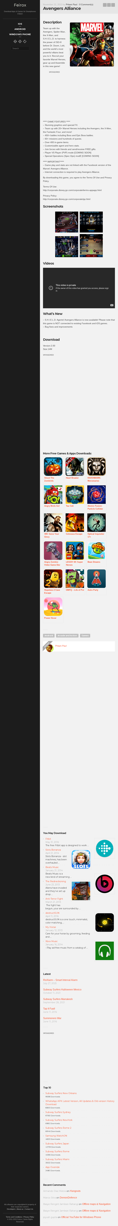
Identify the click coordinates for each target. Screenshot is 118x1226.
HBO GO (105, 5)
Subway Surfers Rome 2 (58, 1128)
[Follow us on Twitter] (25, 41)
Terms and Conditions (14, 1217)
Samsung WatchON (56, 1135)
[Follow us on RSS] (20, 41)
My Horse (50, 927)
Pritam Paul (71, 4)
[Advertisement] (79, 95)
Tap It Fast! (49, 1008)
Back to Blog (109, 5)
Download (51, 340)
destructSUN (52, 913)
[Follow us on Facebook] (15, 41)
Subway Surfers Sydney (58, 1112)
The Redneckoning (55, 881)
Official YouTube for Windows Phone (81, 1217)
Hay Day (113, 5)
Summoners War (52, 1018)
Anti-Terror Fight (54, 898)
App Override (52, 1167)
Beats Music (52, 867)
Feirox (20, 5)
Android (49, 635)
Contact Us (29, 1209)
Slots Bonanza (53, 849)
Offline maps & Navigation (96, 1204)
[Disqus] (79, 698)
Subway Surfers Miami (57, 1159)
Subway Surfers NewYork (58, 1120)
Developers (11, 1209)
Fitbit (48, 839)
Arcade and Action (67, 635)
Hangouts (75, 1191)
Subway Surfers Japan (57, 1143)
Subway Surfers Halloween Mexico (62, 989)
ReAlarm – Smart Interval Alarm (60, 980)
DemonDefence (68, 1197)
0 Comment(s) (86, 4)
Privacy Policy (29, 1217)
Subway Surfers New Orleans (61, 1093)
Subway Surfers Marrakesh (58, 999)
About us (20, 1209)
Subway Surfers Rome (57, 1151)
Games (85, 635)
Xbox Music (51, 941)
